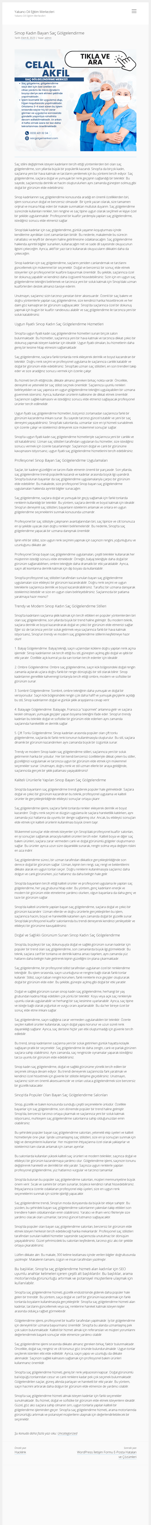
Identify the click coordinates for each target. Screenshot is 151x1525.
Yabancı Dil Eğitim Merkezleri (34, 12)
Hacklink (20, 1452)
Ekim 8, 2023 (28, 38)
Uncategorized (67, 1433)
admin (48, 38)
